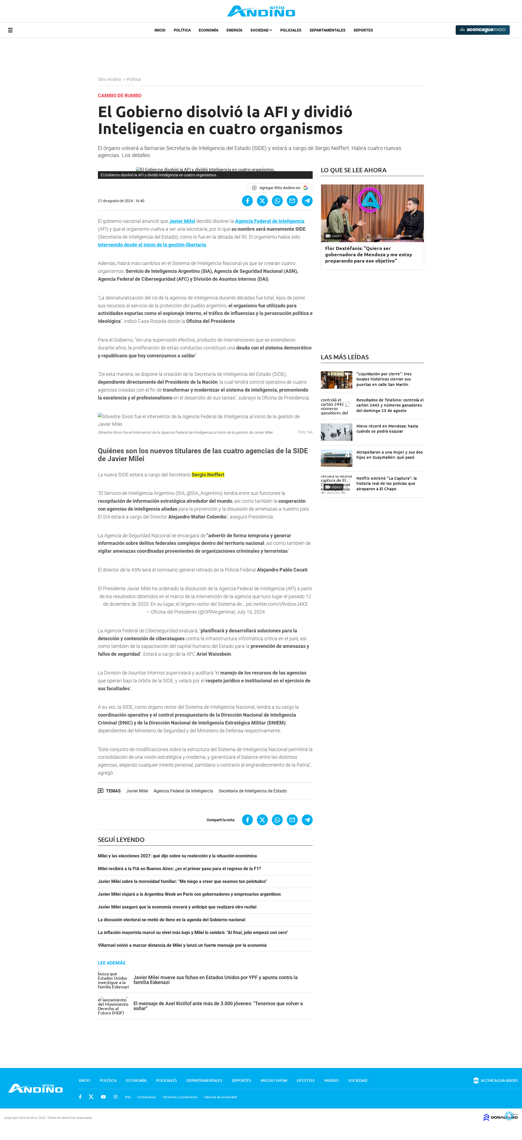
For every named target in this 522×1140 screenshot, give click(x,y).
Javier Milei (137, 791)
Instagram (115, 1097)
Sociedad (259, 30)
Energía (234, 30)
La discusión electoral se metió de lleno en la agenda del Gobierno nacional (171, 920)
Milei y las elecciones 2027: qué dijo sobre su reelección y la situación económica (177, 856)
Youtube (103, 1097)
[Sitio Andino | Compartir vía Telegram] (307, 200)
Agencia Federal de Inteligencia (183, 791)
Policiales (291, 30)
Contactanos (146, 1097)
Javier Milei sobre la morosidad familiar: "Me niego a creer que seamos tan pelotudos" (182, 881)
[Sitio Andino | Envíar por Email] (292, 200)
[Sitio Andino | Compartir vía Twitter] (262, 200)
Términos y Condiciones (180, 1097)
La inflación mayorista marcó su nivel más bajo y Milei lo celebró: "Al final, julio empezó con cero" (193, 932)
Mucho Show (274, 1080)
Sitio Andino (110, 79)
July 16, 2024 (251, 612)
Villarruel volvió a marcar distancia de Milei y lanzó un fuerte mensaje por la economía (182, 945)
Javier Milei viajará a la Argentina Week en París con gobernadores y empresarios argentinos (189, 894)
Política (182, 30)
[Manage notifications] (509, 1115)
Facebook (80, 1097)
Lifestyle (306, 1080)
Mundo (331, 1080)
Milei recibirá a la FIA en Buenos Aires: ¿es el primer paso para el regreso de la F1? (179, 869)
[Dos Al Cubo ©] (501, 1119)
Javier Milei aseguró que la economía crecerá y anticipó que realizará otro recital (177, 907)
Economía (208, 30)
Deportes (363, 30)
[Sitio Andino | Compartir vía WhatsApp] (277, 200)
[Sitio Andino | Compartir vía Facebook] (247, 200)
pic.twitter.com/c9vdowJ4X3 (276, 604)
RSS (127, 1097)
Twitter (91, 1097)
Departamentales (328, 30)
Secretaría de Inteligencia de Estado (253, 791)
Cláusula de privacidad (220, 1097)
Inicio (160, 30)
